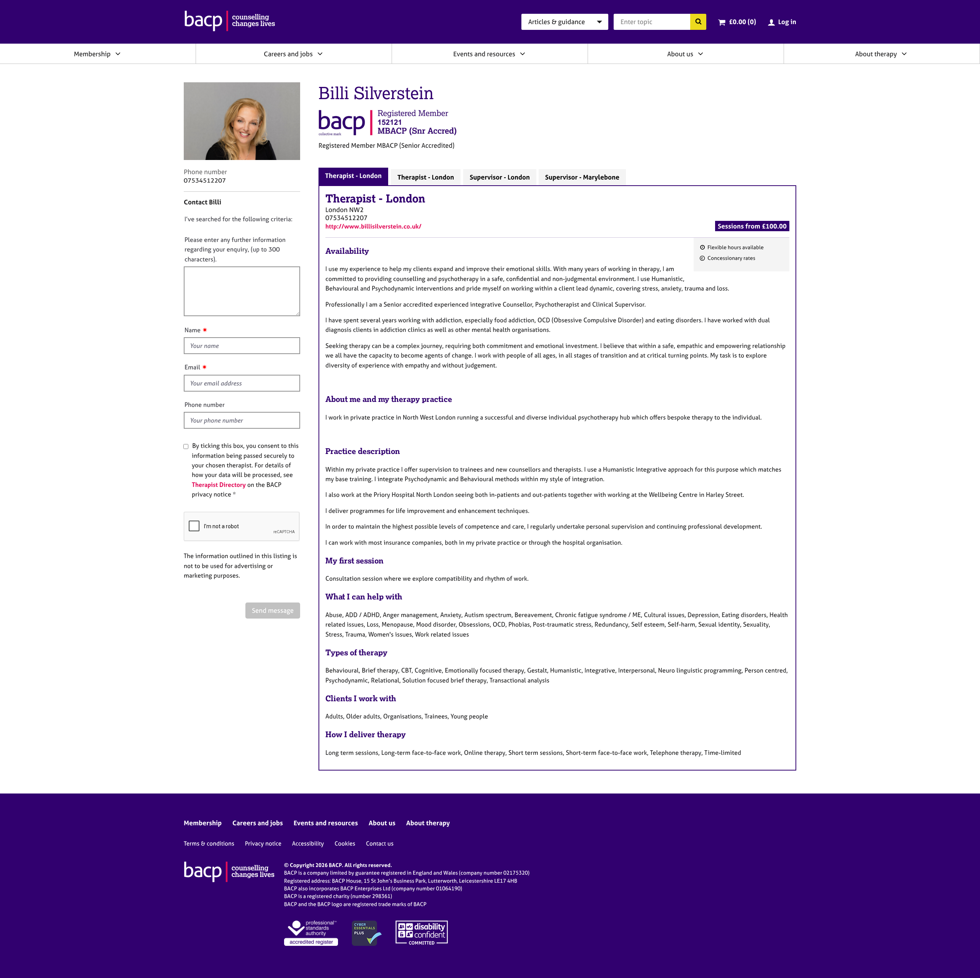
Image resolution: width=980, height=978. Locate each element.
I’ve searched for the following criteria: (238, 219)
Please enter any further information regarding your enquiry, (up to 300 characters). (235, 249)
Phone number (205, 404)
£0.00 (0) (742, 22)
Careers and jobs (288, 54)
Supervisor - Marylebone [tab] (582, 177)
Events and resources (484, 54)
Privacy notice (263, 843)
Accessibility (308, 843)
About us (680, 54)
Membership (92, 54)
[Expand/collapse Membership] (118, 53)
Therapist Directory (219, 484)
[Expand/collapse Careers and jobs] (320, 53)
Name (193, 330)
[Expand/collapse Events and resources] (522, 53)
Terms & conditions (209, 843)
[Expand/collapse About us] (700, 53)
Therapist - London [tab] (353, 175)
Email (192, 367)
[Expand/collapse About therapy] (904, 53)
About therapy (876, 54)
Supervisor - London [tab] (500, 177)
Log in (787, 22)
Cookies (345, 843)
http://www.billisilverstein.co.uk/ (373, 226)
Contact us (380, 843)
